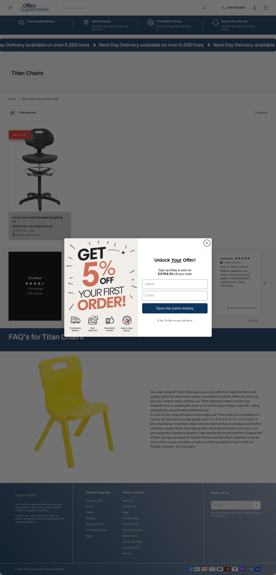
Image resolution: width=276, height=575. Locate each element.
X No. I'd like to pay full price (174, 320)
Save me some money (174, 308)
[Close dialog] (207, 243)
